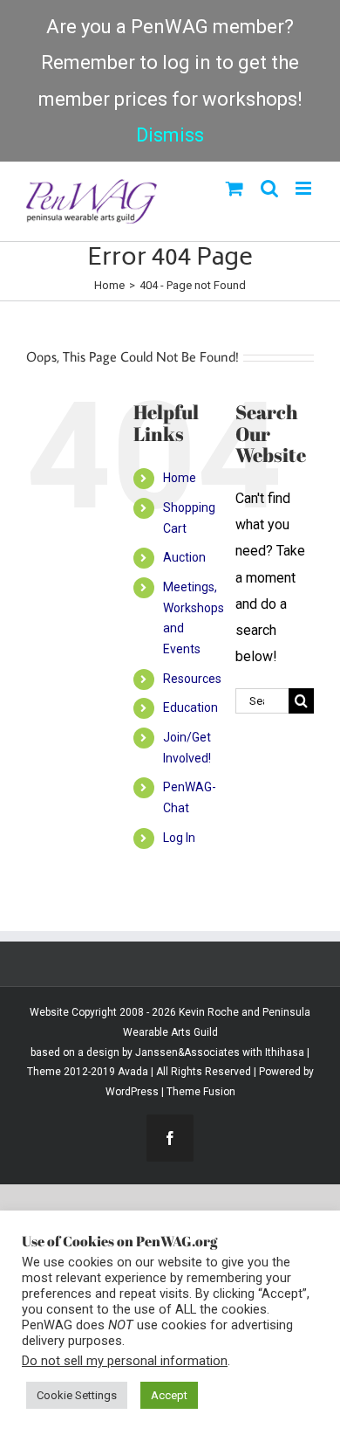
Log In (179, 838)
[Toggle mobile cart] (234, 188)
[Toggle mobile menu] (305, 188)
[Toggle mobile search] (269, 188)
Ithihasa (283, 1052)
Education (190, 707)
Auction (184, 557)
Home (179, 478)
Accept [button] (169, 1395)
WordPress (132, 1092)
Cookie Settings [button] (77, 1395)
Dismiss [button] (170, 135)
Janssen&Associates (187, 1052)
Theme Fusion (201, 1092)
